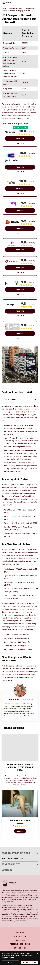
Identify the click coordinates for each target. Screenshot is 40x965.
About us (20, 932)
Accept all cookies (29, 962)
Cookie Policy (20, 948)
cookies (14, 953)
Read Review (20, 143)
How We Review (20, 936)
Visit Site (20, 138)
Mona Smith (13, 699)
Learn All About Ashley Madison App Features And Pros (20, 767)
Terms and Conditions (20, 944)
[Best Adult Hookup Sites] (7, 2)
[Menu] (37, 2)
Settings (10, 962)
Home (4, 8)
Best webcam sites (12, 858)
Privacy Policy (20, 940)
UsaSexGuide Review (15, 8)
